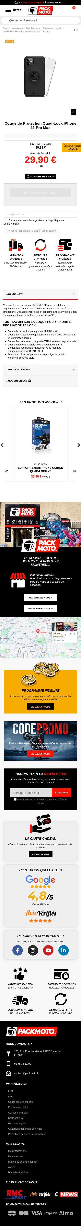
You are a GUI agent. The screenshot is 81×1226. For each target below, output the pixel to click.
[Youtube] (48, 950)
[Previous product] (75, 30)
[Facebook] (17, 950)
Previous (2, 444)
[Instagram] (33, 950)
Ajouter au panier (43, 192)
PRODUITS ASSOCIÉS (18, 380)
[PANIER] (74, 10)
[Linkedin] (63, 950)
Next (79, 444)
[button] (40, 597)
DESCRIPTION (14, 293)
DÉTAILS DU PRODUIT (19, 369)
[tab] (40, 294)
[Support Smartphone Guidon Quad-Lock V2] (40, 444)
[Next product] (77, 30)
